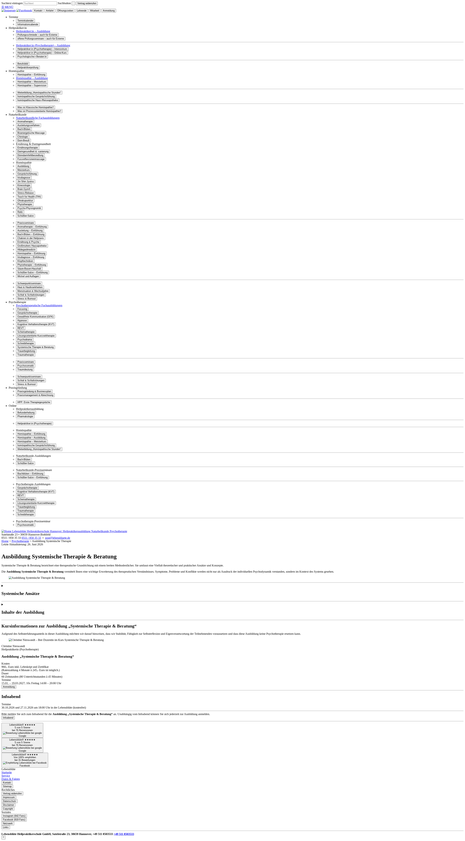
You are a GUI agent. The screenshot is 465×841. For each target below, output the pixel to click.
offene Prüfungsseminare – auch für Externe (40, 38)
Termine (13, 17)
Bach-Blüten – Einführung (30, 234)
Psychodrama (24, 339)
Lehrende (81, 10)
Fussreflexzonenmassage (31, 159)
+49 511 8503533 (124, 834)
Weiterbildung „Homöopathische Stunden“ (39, 92)
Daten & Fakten (10, 778)
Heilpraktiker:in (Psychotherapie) (34, 423)
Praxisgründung (18, 387)
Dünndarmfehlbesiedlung (30, 155)
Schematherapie (26, 332)
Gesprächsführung (27, 173)
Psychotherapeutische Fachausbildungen (39, 305)
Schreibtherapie (25, 343)
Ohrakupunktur (25, 200)
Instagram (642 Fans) (14, 815)
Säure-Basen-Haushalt (29, 268)
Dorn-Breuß (23, 140)
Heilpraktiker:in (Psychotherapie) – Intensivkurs (42, 49)
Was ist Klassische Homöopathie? (35, 107)
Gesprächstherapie (27, 312)
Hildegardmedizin (26, 249)
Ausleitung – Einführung (30, 230)
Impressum (9, 797)
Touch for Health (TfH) (29, 196)
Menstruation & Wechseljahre (32, 291)
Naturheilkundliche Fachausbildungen (38, 117)
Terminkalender (25, 20)
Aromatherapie (25, 121)
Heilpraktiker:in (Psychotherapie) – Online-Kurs (42, 52)
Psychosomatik (25, 365)
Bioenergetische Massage (31, 133)
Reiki (20, 212)
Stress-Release (25, 193)
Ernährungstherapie (27, 147)
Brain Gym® (24, 189)
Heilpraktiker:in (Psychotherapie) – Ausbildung (43, 45)
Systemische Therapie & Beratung (35, 347)
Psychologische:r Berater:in (31, 56)
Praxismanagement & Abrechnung (35, 395)
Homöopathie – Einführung (31, 74)
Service (5, 775)
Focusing (22, 309)
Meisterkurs (23, 170)
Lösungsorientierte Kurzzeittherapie (35, 335)
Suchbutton (64, 3)
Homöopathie (16, 71)
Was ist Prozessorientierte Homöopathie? (39, 111)
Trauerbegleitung (26, 351)
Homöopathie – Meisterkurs (31, 81)
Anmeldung (109, 10)
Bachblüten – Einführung (30, 473)
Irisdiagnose (23, 177)
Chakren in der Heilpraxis (30, 238)
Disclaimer (8, 805)
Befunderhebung (26, 412)
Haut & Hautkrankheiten (30, 287)
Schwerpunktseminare (29, 283)
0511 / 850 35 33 (31, 537)
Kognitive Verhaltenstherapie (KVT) (35, 324)
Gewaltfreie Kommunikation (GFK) (35, 316)
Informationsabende (27, 24)
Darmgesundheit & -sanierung (32, 151)
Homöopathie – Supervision (31, 85)
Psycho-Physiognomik (29, 208)
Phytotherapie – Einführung (31, 264)
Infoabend (8, 717)
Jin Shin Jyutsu (25, 181)
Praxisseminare (25, 223)
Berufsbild (22, 63)
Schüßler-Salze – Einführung (32, 272)
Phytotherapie (24, 204)
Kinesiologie (23, 185)
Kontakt (38, 10)
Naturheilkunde (18, 114)
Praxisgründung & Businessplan (34, 391)
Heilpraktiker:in (18, 27)
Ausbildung (23, 166)
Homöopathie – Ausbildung (32, 78)
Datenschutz (9, 801)
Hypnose (22, 320)
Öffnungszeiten (65, 10)
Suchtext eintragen (12, 3)
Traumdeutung (25, 369)
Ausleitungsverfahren (28, 125)
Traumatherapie (25, 354)
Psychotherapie (17, 302)
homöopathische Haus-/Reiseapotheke (37, 100)
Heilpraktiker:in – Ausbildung (33, 31)
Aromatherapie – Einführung (32, 226)
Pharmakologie (25, 416)
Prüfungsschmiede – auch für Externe (37, 34)
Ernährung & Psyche (28, 242)
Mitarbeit (94, 10)
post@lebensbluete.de (57, 537)
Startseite (6, 772)
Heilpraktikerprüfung (27, 67)
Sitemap (7, 786)
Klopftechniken (25, 261)
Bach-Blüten (23, 129)
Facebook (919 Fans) (14, 819)
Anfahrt (50, 10)
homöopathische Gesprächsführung (36, 96)
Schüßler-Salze (25, 215)
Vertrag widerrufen (86, 3)
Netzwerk (8, 823)
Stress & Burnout (26, 298)
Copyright (8, 808)
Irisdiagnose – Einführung (30, 257)
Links (6, 827)
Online (13, 405)
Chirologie (22, 136)
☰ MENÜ (7, 7)
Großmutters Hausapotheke (31, 245)
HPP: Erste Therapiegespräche (33, 402)
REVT (20, 328)
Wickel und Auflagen (28, 276)
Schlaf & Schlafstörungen (30, 294)
